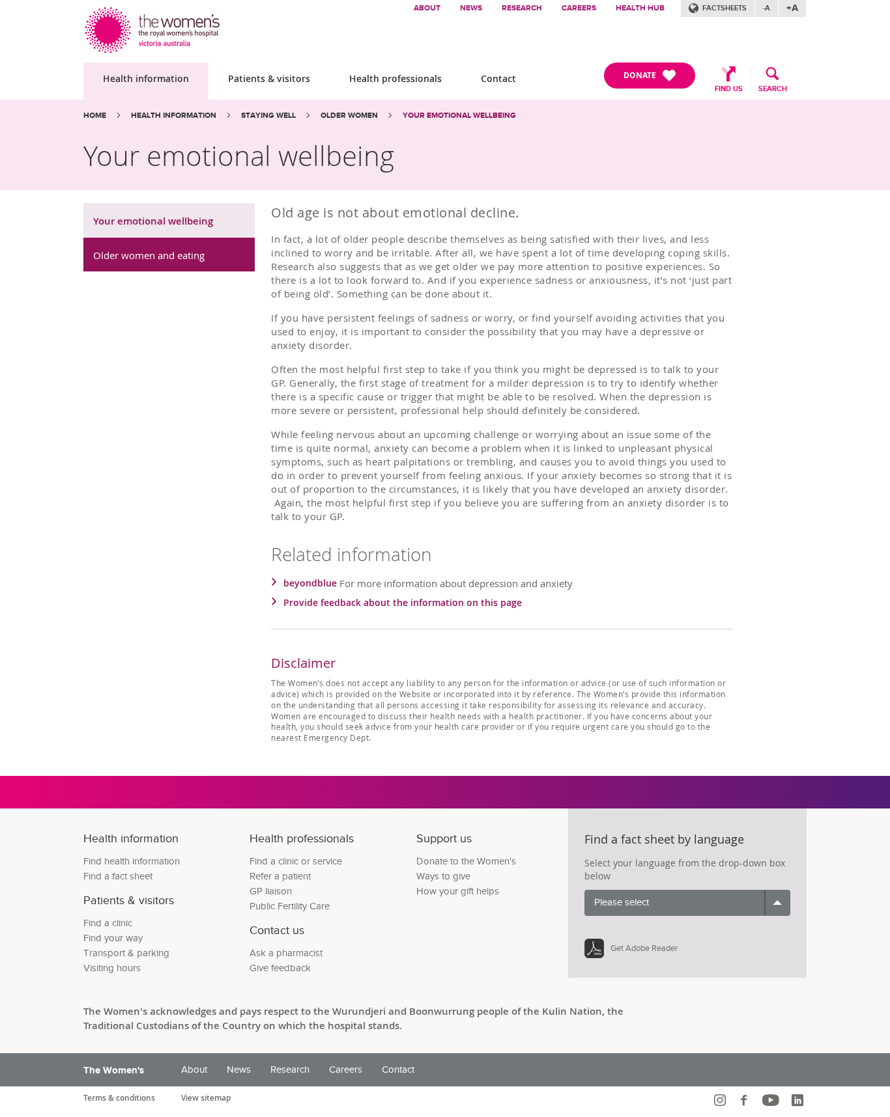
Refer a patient (280, 876)
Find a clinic (107, 923)
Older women (349, 115)
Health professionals (395, 78)
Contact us (277, 930)
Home (94, 115)
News (471, 8)
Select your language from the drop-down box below (684, 869)
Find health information (131, 861)
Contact (498, 78)
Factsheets (724, 8)
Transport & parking (126, 953)
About (427, 8)
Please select (621, 902)
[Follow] (721, 1100)
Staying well (268, 115)
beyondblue (310, 583)
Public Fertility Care (290, 906)
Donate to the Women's (466, 861)
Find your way (113, 938)
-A (766, 8)
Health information (146, 78)
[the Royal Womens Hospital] (153, 27)
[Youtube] (772, 1100)
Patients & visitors (269, 78)
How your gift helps (457, 891)
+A (792, 8)
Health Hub (640, 8)
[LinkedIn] (799, 1100)
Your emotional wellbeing (153, 221)
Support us (444, 839)
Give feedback (280, 968)
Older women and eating (149, 255)
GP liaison (271, 891)
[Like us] (745, 1100)
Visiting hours (112, 968)
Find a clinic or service (296, 861)
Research (522, 8)
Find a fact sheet (117, 876)
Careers (579, 8)
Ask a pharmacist (286, 953)
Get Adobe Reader (644, 948)
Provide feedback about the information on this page (402, 602)
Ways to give (443, 876)
